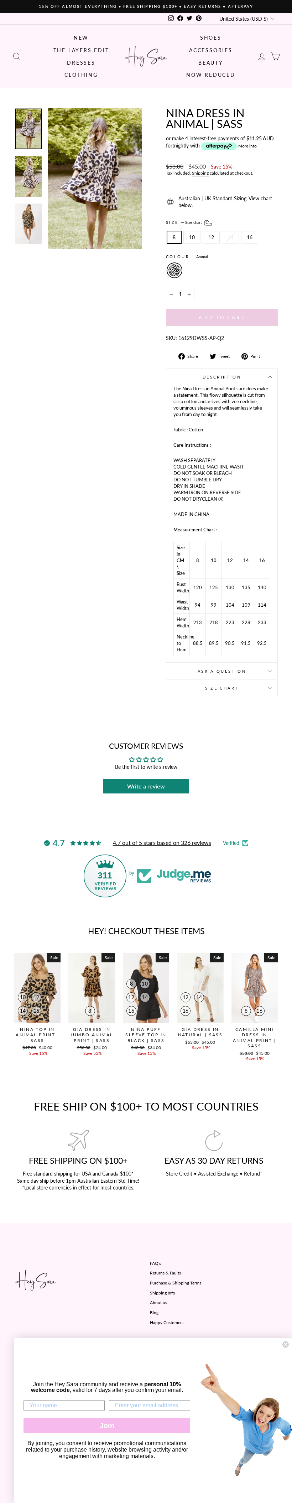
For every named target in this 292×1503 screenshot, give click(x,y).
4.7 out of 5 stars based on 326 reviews (162, 842)
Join (107, 1425)
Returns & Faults (165, 1273)
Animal (174, 270)
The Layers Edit (81, 50)
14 (230, 237)
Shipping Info (162, 1293)
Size (184, 222)
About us (158, 1302)
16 (249, 237)
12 (211, 237)
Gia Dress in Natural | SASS (200, 1032)
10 (192, 237)
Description (222, 377)
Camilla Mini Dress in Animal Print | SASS (254, 1038)
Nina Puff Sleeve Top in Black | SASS (145, 1035)
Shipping (200, 173)
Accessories (211, 50)
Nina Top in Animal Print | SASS (37, 1035)
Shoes (210, 38)
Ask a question (222, 671)
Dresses (81, 63)
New (81, 38)
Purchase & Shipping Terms (175, 1283)
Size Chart (222, 688)
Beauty (210, 63)
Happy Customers (166, 1322)
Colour (187, 256)
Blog (154, 1312)
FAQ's (155, 1263)
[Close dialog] (285, 1344)
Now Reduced (210, 75)
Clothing (81, 75)
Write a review (146, 786)
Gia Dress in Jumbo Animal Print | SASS (92, 1035)
